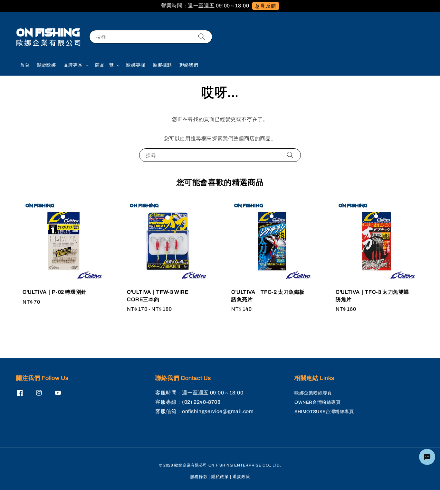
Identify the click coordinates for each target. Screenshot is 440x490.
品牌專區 (73, 65)
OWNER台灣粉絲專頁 (317, 402)
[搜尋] (201, 36)
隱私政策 (220, 477)
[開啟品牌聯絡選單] (427, 457)
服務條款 (199, 477)
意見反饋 (265, 6)
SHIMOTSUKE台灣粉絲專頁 (324, 411)
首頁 (24, 65)
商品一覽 (104, 65)
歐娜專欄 (135, 65)
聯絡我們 (188, 65)
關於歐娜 (46, 65)
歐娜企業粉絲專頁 (313, 393)
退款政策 (241, 477)
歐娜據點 (162, 65)
